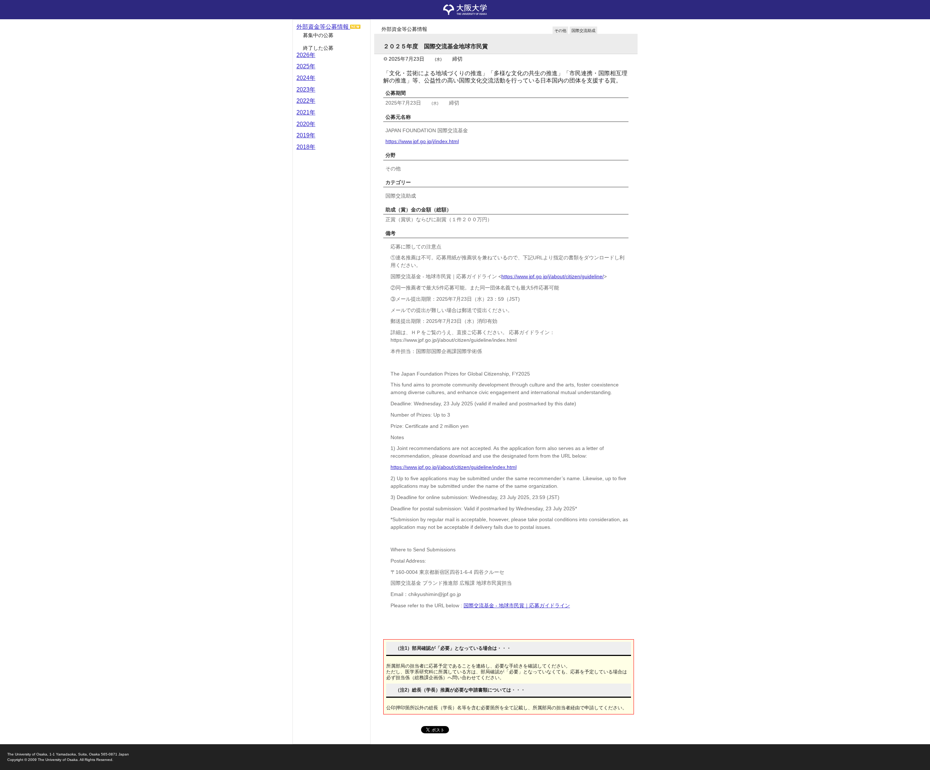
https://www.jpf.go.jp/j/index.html (422, 141)
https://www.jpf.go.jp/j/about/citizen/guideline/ (552, 276)
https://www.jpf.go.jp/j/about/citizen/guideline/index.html (454, 467)
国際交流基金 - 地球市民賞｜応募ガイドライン (517, 605)
